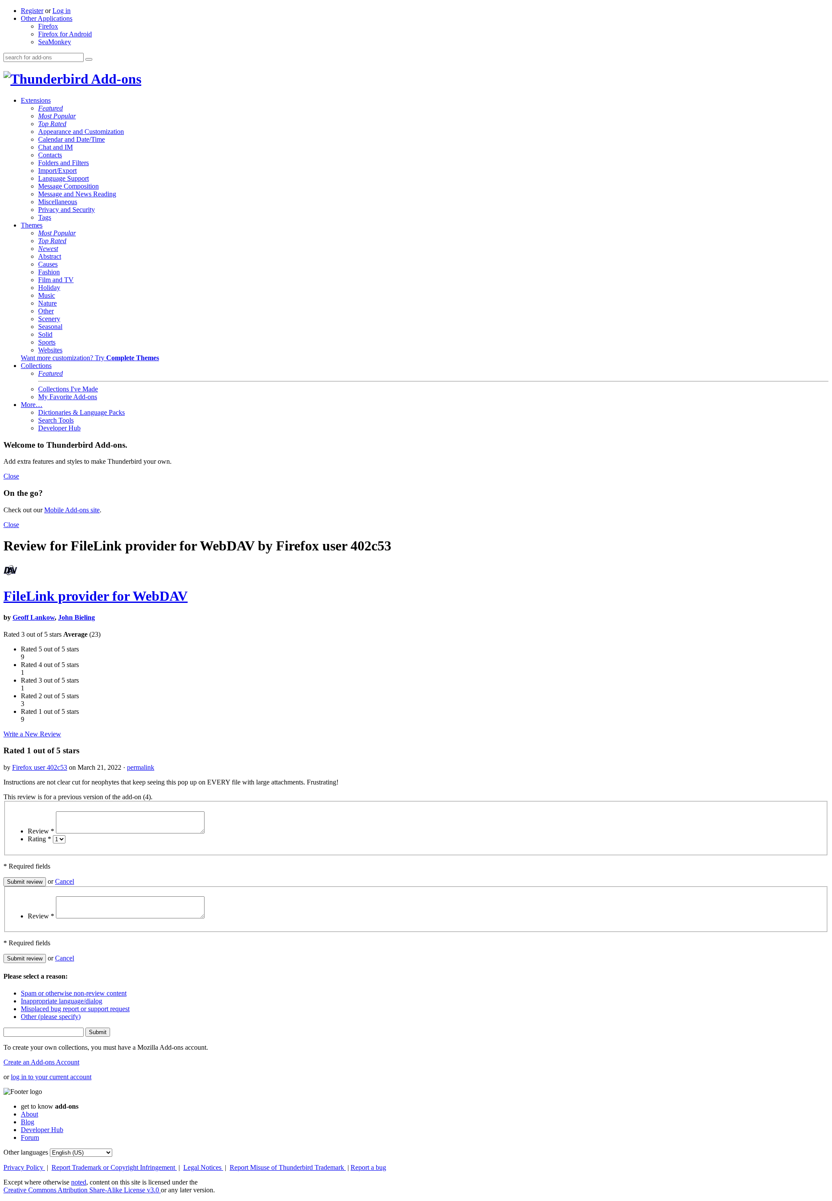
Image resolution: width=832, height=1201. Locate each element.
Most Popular (57, 116)
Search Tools (56, 420)
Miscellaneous (57, 201)
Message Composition (68, 186)
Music (46, 295)
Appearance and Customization (81, 131)
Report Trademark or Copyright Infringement (114, 1167)
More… (31, 404)
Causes (48, 264)
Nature (47, 303)
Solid (45, 334)
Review (41, 831)
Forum (30, 1137)
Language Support (63, 178)
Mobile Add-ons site (72, 510)
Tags (44, 217)
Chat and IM (55, 147)
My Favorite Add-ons (67, 396)
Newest (48, 248)
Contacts (50, 155)
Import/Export (57, 170)
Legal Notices (203, 1167)
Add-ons (114, 79)
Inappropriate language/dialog (61, 1001)
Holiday (49, 287)
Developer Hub (59, 428)
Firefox (48, 26)
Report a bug (368, 1167)
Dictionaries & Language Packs (81, 412)
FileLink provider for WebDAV (95, 596)
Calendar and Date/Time (71, 139)
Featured (50, 108)
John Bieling (76, 617)
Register (32, 10)
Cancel (64, 881)
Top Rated (52, 123)
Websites (50, 350)
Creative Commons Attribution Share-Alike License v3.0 (82, 1190)
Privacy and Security (66, 209)
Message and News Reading (77, 194)
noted (78, 1182)
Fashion (49, 272)
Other (46, 311)
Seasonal (50, 326)
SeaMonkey (54, 42)
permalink (140, 767)
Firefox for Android (65, 34)
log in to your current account (51, 1077)
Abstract (49, 256)
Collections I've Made (68, 389)
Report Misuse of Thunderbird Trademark (288, 1167)
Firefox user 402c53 (39, 767)
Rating (39, 839)
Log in (61, 10)
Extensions (36, 100)
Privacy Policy (24, 1167)
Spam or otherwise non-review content (74, 993)
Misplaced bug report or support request (75, 1008)
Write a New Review (32, 734)
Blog (27, 1122)
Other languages (25, 1152)
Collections (36, 365)
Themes (31, 225)
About (29, 1114)
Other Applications (46, 18)
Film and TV (56, 279)
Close (11, 476)
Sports (46, 342)
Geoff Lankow (34, 617)
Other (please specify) (51, 1016)
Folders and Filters (63, 162)
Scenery (49, 318)
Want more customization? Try (90, 357)
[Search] (88, 59)
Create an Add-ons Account (41, 1062)
